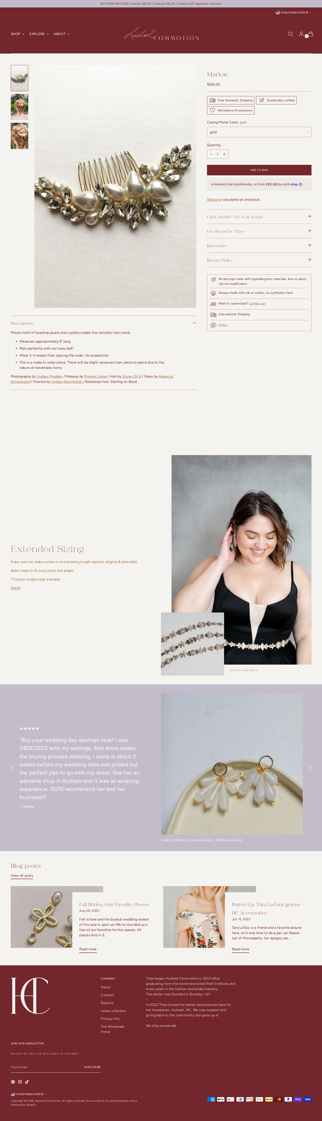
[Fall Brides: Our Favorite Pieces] (57, 921)
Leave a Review (113, 1011)
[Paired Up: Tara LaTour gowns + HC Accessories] (209, 921)
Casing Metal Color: (227, 122)
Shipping (214, 199)
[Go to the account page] (299, 34)
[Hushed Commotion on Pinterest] (13, 1083)
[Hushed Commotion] (161, 34)
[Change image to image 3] (19, 136)
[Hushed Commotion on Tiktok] (27, 1083)
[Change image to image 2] (19, 107)
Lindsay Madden (49, 376)
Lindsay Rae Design (67, 382)
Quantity (214, 145)
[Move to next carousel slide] (307, 431)
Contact (107, 995)
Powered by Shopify (23, 1104)
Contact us (257, 303)
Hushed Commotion (48, 1100)
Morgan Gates (95, 376)
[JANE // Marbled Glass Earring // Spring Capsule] (232, 764)
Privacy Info (110, 1019)
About (106, 987)
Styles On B (131, 376)
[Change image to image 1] (19, 78)
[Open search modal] (290, 34)
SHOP (15, 588)
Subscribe (92, 1067)
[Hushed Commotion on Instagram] (20, 1083)
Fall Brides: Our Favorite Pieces (114, 904)
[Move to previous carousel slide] (297, 431)
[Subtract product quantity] (224, 154)
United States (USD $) (294, 12)
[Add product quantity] (211, 154)
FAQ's (223, 325)
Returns (107, 1003)
